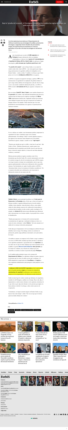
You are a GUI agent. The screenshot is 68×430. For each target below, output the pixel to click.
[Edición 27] (56, 381)
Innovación (21, 372)
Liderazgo (28, 372)
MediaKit (16, 414)
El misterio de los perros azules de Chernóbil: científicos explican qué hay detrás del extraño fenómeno (8, 358)
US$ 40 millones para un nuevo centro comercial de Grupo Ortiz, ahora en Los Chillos (58, 50)
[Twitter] (4, 40)
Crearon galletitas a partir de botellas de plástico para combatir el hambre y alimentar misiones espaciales (24, 336)
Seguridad (11, 312)
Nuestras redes (40, 414)
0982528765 (3, 404)
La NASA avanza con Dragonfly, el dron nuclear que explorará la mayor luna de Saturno (7, 336)
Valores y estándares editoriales (30, 414)
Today (15, 372)
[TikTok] (67, 415)
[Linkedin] (3, 45)
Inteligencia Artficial (27, 310)
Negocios (41, 372)
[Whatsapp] (1, 40)
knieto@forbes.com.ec (5, 391)
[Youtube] (61, 415)
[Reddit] (4, 43)
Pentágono (37, 310)
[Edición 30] (32, 381)
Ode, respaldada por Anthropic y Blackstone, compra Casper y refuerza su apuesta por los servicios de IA (24, 359)
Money (34, 372)
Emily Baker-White (34, 29)
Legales (12, 414)
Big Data (11, 310)
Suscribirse (59, 1)
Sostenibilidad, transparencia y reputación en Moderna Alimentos (58, 55)
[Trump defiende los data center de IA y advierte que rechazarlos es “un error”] (43, 326)
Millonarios (53, 372)
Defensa (17, 310)
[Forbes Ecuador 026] (64, 381)
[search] (66, 2)
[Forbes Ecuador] (34, 2)
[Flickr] (65, 415)
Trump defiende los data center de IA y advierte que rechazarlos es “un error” (41, 336)
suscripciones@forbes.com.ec (6, 398)
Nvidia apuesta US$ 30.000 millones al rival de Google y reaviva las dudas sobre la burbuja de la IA (60, 336)
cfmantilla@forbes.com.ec (13, 388)
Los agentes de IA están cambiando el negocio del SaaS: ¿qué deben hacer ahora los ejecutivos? (43, 358)
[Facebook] (1, 43)
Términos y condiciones (4, 414)
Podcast (10, 372)
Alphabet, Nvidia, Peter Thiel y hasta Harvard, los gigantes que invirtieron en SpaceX (60, 357)
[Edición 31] (24, 381)
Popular (50, 41)
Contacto (21, 414)
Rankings (60, 372)
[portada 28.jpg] (48, 381)
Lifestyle (47, 372)
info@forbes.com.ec (7, 384)
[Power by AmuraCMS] (34, 418)
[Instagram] (58, 415)
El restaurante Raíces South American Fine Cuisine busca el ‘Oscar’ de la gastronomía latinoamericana (58, 45)
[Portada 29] (40, 381)
